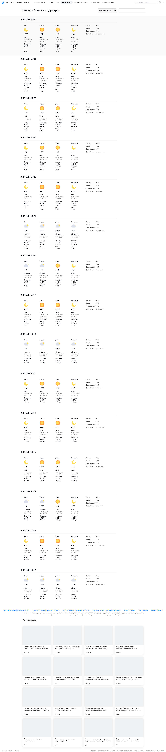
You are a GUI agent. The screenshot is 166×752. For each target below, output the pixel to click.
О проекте (93, 750)
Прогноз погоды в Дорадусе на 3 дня (16, 610)
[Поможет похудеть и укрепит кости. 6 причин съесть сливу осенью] (98, 640)
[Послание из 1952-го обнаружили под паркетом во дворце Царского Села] (67, 640)
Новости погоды (129, 610)
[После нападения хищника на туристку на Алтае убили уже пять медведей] (36, 640)
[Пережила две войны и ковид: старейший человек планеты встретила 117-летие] (129, 732)
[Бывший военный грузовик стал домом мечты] (36, 732)
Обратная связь (139, 750)
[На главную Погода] (8, 2)
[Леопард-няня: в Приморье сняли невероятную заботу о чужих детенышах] (129, 671)
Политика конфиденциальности (106, 750)
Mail (3, 750)
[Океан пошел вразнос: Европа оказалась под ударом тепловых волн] (36, 701)
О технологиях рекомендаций (125, 750)
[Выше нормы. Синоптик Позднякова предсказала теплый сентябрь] (98, 671)
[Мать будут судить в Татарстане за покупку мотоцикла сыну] (67, 671)
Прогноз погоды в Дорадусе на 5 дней (45, 610)
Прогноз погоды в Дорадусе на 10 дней (106, 610)
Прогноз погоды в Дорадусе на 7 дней (76, 610)
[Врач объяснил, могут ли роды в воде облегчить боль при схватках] (98, 732)
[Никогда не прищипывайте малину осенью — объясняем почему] (36, 671)
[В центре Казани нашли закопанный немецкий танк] (129, 640)
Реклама (16, 750)
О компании (9, 750)
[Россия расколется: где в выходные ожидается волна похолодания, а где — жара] (98, 701)
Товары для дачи (157, 610)
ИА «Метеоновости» (158, 750)
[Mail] (3, 2)
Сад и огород (143, 610)
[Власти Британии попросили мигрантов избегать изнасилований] (67, 701)
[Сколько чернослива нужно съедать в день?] (67, 732)
